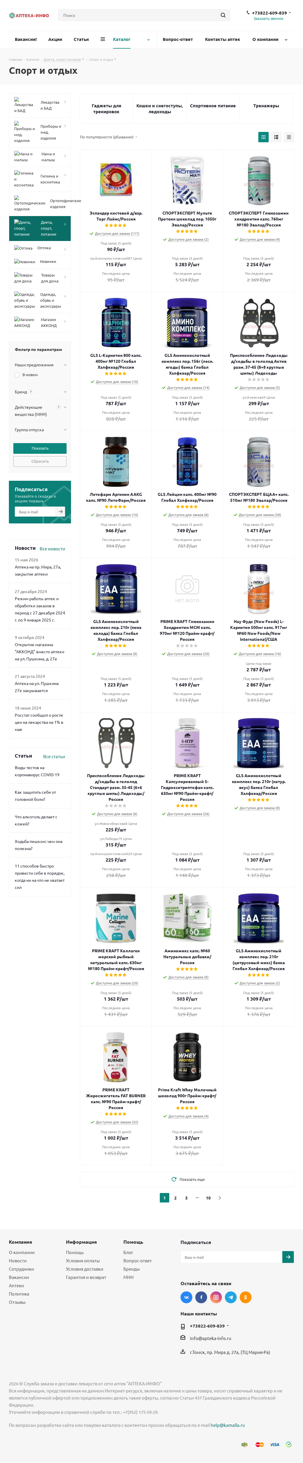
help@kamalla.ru (228, 1425)
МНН (128, 1277)
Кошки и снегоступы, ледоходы (159, 108)
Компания (20, 1242)
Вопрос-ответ (137, 1260)
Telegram (231, 1297)
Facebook (201, 1297)
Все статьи (54, 756)
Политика (19, 1293)
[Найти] (223, 15)
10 (208, 1197)
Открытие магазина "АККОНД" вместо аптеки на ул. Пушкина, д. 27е (39, 651)
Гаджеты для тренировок (106, 108)
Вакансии (19, 1277)
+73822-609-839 (269, 12)
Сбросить (40, 461)
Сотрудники (21, 1269)
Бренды (131, 1269)
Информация (81, 1242)
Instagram (216, 1297)
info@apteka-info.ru (210, 1338)
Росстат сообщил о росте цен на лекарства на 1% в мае (39, 722)
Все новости (52, 548)
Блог (128, 1252)
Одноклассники (246, 1297)
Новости (18, 1260)
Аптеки (16, 1285)
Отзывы (17, 1302)
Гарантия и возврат (86, 1277)
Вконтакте (186, 1297)
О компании (22, 1252)
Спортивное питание (213, 105)
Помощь (75, 1252)
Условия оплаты (83, 1260)
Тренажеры (266, 105)
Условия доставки (84, 1269)
